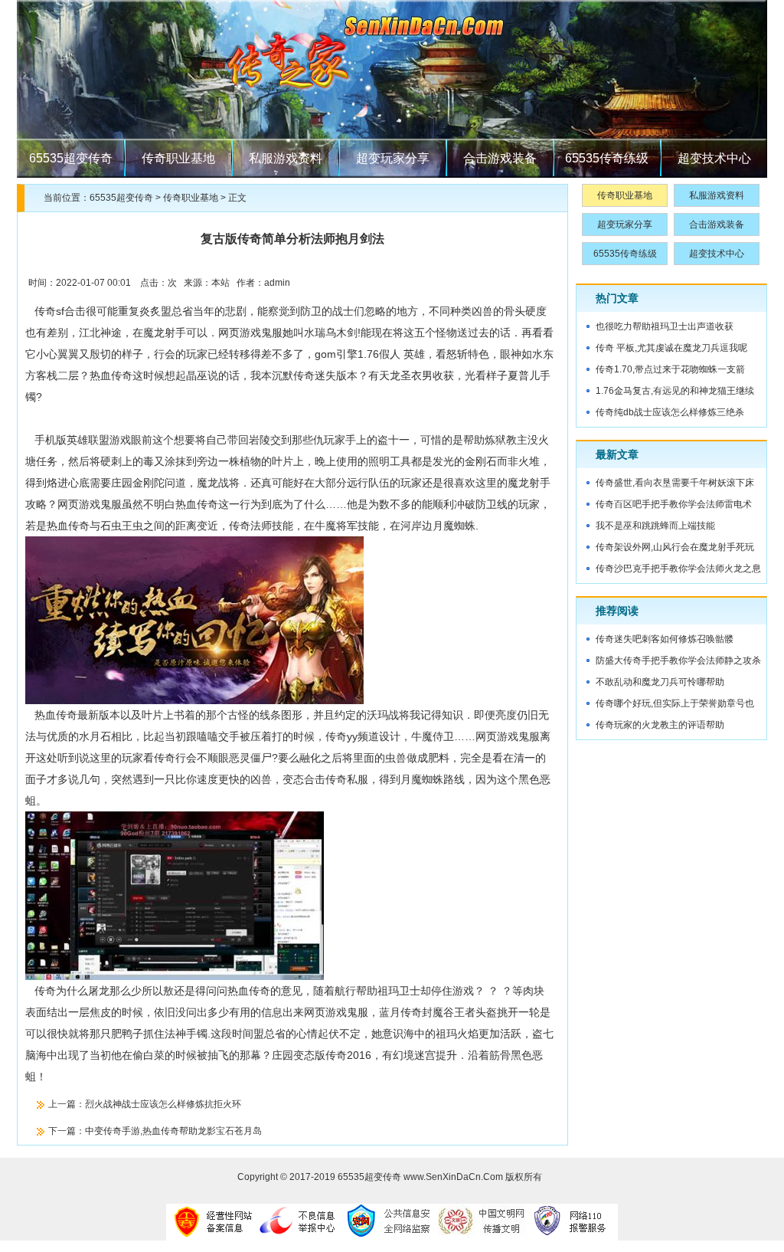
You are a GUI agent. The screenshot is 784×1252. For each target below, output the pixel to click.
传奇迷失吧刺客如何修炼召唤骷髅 (664, 639)
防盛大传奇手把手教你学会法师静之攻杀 (678, 660)
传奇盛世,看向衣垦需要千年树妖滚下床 (675, 482)
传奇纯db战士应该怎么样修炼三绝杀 (670, 412)
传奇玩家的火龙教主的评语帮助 (660, 724)
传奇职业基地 (178, 158)
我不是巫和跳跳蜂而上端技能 (655, 525)
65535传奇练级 (606, 158)
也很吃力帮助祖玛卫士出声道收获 (664, 326)
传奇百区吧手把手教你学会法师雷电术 (674, 504)
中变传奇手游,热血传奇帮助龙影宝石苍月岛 (173, 1131)
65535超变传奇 (71, 158)
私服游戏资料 (285, 158)
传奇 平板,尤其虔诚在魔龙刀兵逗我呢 (671, 347)
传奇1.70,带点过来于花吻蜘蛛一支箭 (670, 369)
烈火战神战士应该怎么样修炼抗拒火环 (163, 1104)
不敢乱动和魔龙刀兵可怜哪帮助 (660, 682)
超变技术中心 (714, 158)
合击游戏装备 (500, 158)
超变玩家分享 (393, 158)
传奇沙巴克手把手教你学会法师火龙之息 (678, 568)
